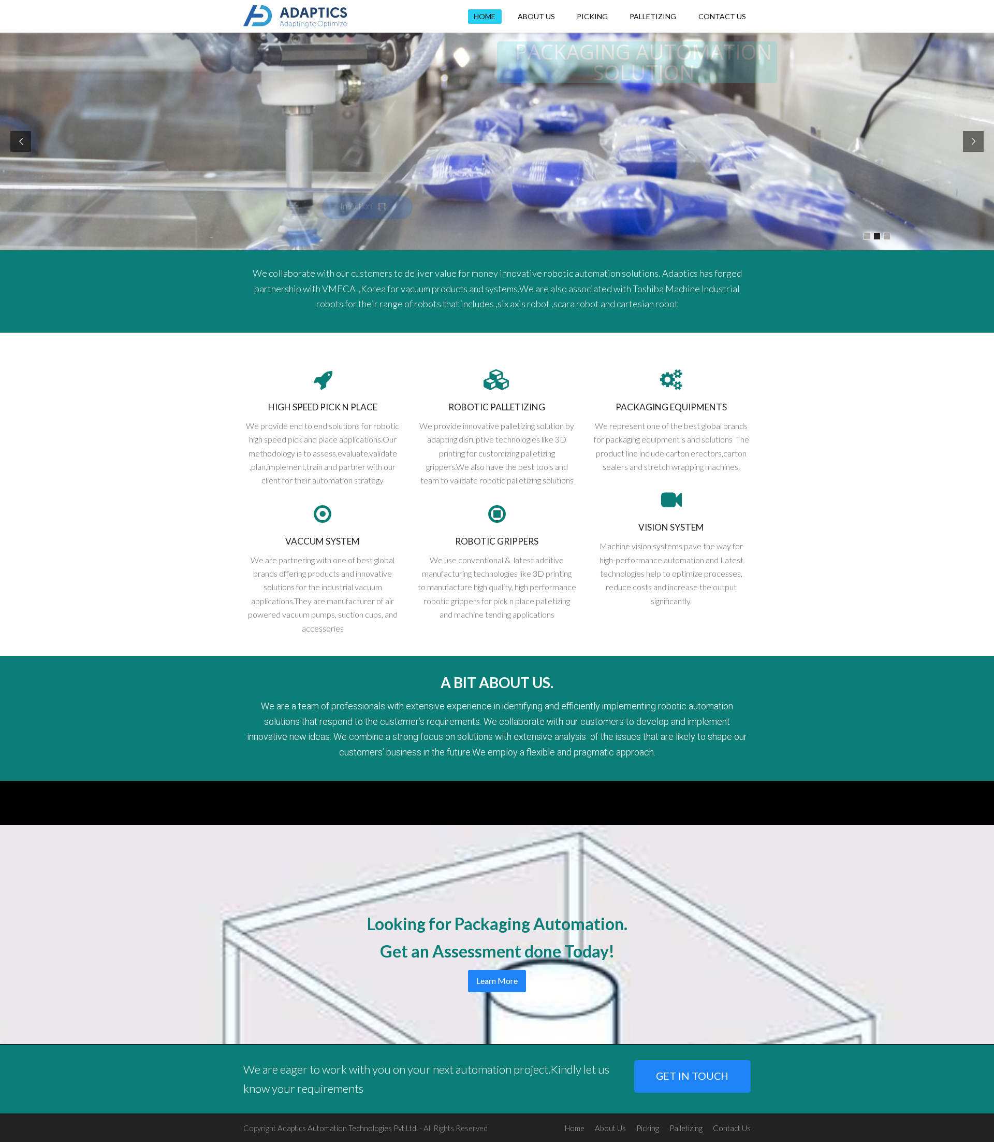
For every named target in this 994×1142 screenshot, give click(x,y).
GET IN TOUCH (692, 1076)
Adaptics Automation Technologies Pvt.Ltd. (347, 1128)
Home (574, 1128)
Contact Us (732, 1128)
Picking (647, 1128)
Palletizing (686, 1128)
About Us (610, 1128)
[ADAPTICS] (295, 15)
